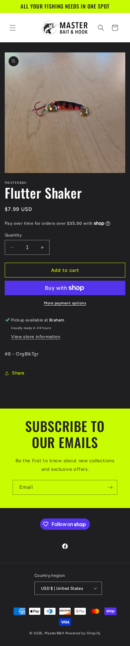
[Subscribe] (110, 487)
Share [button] (18, 373)
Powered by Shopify (83, 633)
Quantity (13, 235)
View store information (35, 336)
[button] (13, 28)
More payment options (65, 303)
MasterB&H (54, 633)
